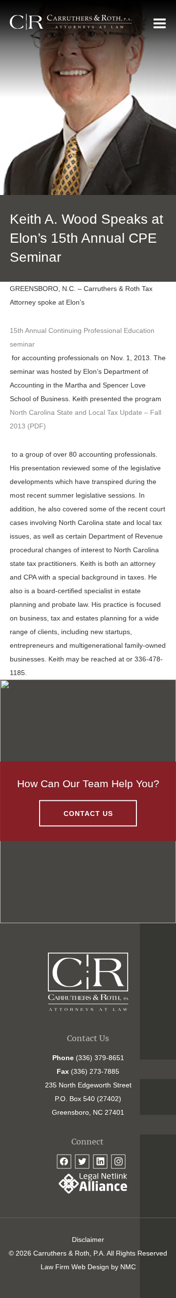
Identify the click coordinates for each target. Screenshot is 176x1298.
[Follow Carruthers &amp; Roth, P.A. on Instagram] (118, 1161)
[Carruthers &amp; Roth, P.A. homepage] (71, 22)
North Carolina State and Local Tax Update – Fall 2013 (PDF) (85, 419)
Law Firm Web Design (75, 1267)
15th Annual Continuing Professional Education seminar (82, 337)
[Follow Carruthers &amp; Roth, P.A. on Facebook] (64, 1161)
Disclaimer (88, 1239)
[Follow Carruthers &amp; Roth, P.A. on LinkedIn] (100, 1161)
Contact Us (88, 813)
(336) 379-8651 (100, 1058)
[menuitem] (88, 1239)
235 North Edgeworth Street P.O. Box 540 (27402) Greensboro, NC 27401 (88, 1098)
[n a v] (159, 23)
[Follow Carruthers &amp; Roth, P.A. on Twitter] (82, 1161)
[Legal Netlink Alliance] (88, 1191)
